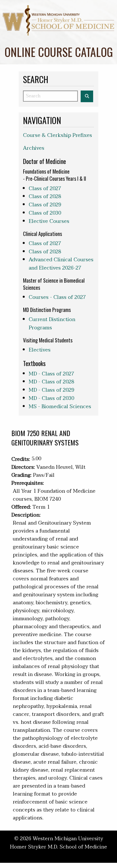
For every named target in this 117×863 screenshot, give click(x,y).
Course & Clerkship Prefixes (57, 135)
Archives (33, 148)
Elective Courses (49, 221)
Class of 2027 (45, 188)
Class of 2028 (45, 196)
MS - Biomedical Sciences (60, 406)
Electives (40, 350)
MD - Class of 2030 (51, 398)
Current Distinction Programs (52, 323)
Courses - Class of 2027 (57, 297)
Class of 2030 (45, 213)
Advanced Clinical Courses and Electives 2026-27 (61, 263)
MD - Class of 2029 (51, 390)
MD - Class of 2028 (51, 381)
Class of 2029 (45, 204)
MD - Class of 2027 (51, 373)
